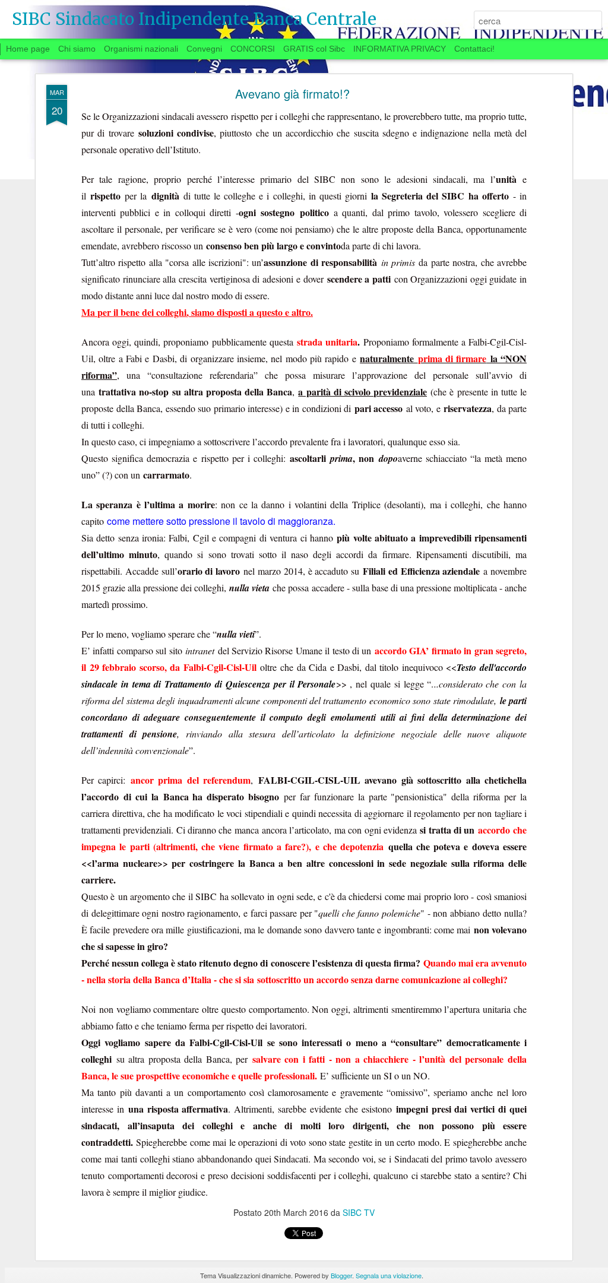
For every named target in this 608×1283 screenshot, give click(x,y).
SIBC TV (359, 1212)
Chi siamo (77, 48)
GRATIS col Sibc (314, 48)
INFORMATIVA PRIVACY (399, 48)
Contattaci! (474, 48)
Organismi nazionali (141, 48)
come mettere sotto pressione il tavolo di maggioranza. (221, 521)
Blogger (341, 1275)
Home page (28, 48)
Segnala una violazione (389, 1275)
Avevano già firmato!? (292, 93)
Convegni (204, 48)
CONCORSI (252, 48)
